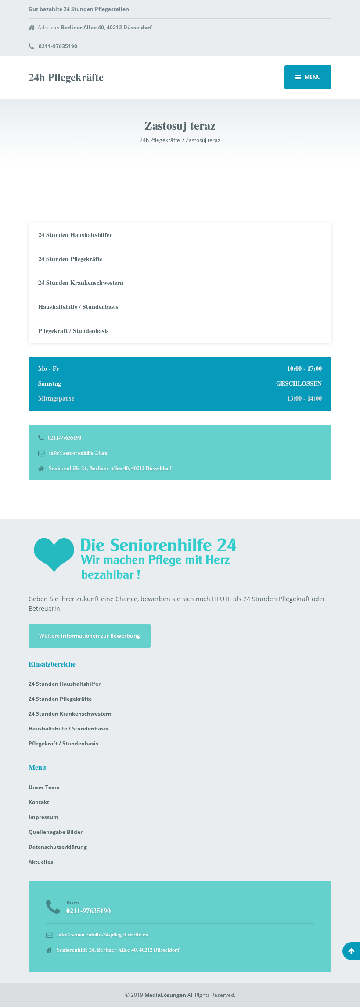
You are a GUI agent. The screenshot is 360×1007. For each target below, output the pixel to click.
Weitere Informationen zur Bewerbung (89, 635)
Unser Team (44, 787)
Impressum (43, 817)
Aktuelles (41, 861)
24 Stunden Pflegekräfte (70, 258)
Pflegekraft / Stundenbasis (73, 330)
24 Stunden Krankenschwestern (80, 282)
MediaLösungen (165, 995)
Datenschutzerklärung (58, 847)
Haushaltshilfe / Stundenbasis (78, 306)
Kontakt (39, 802)
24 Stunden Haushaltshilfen (75, 234)
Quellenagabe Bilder (56, 832)
